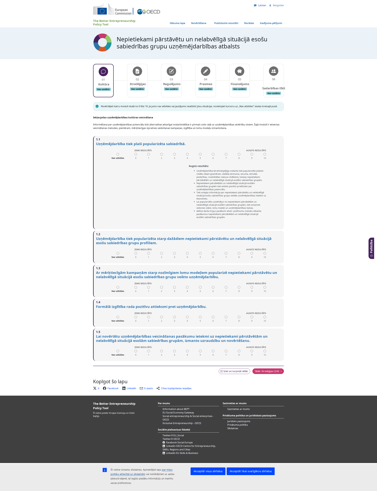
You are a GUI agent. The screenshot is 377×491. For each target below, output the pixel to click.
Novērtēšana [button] (198, 23)
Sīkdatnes (232, 428)
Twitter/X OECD (171, 439)
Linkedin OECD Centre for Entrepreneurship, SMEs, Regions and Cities (189, 447)
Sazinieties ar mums (238, 409)
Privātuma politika (237, 424)
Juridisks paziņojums (238, 421)
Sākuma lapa (177, 23)
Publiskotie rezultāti (226, 23)
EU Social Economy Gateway (178, 412)
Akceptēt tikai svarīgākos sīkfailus (251, 471)
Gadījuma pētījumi (271, 23)
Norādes (249, 23)
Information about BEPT (176, 409)
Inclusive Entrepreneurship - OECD (182, 423)
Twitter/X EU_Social (173, 435)
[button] (97, 388)
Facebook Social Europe (179, 442)
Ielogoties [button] (278, 5)
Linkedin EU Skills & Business (182, 453)
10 (265, 158)
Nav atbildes (117, 319)
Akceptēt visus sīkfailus (208, 471)
